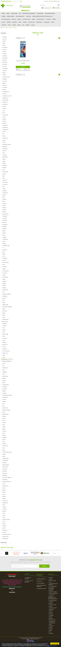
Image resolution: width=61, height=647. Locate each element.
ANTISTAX (5, 39)
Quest (4, 169)
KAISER (4, 140)
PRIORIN (4, 119)
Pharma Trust (5, 445)
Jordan (4, 494)
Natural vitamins (6, 464)
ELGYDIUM (5, 64)
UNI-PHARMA (5, 171)
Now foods (5, 310)
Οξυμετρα (25, 22)
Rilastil (4, 308)
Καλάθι (23, 67)
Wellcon (4, 285)
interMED (4, 199)
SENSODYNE (5, 125)
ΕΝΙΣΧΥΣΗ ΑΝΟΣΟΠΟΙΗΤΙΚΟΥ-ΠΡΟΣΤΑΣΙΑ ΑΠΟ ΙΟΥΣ (42, 16)
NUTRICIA (4, 203)
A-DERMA (4, 36)
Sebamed (4, 228)
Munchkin (4, 393)
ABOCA (4, 159)
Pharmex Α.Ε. (5, 344)
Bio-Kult (4, 422)
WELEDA (4, 150)
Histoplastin (5, 216)
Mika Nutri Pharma (6, 519)
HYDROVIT (5, 190)
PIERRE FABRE (5, 100)
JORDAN (4, 511)
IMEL (4, 403)
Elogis (4, 456)
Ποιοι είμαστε (51, 1)
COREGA (4, 51)
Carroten (3, 22)
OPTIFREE (5, 85)
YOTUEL (4, 117)
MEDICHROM (5, 376)
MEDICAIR (5, 359)
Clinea (4, 433)
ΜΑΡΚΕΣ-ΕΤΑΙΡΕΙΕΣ (10, 16)
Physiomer (5, 180)
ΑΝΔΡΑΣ (8, 13)
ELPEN (4, 346)
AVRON (4, 329)
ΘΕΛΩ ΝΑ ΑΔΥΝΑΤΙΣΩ (20, 16)
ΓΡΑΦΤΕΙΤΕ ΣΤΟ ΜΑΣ (30, 560)
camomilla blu (5, 460)
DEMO (4, 188)
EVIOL (4, 178)
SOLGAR (4, 106)
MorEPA (4, 391)
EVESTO (4, 492)
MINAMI (4, 401)
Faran (4, 441)
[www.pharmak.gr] (7, 8)
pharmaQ (4, 222)
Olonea (4, 439)
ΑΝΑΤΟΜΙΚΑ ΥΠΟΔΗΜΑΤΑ (50, 13)
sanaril (4, 523)
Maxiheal (14, 25)
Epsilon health (5, 304)
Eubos (4, 355)
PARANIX (4, 93)
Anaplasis (4, 287)
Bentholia (4, 462)
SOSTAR (4, 173)
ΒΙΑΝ (4, 197)
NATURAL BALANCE (7, 534)
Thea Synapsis (5, 277)
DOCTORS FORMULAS (7, 477)
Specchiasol (5, 530)
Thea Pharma (5, 466)
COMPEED (5, 55)
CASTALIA (4, 49)
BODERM (4, 226)
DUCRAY (4, 121)
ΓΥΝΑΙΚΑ (3, 13)
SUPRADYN (5, 146)
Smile (4, 332)
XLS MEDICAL (5, 114)
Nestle (4, 450)
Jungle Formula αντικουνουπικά (4, 320)
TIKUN (4, 517)
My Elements (5, 239)
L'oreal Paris (5, 184)
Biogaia (4, 268)
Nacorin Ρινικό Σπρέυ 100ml (23, 60)
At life (4, 504)
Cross (4, 447)
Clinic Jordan (5, 500)
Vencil (4, 300)
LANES (4, 142)
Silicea (4, 420)
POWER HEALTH (6, 91)
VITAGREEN (5, 258)
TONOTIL (4, 108)
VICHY (4, 112)
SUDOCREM (5, 104)
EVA (3, 133)
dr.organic (4, 237)
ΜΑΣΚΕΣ (54, 19)
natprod (4, 435)
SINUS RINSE (5, 192)
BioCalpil (4, 123)
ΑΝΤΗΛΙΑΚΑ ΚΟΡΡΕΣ (7, 481)
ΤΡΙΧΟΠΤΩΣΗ (28, 16)
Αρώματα (19, 19)
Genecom (4, 207)
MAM (4, 201)
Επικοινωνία (58, 1)
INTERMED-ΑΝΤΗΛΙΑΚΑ (7, 395)
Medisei (4, 163)
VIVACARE (27, 25)
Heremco (4, 260)
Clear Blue (5, 266)
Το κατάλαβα (54, 643)
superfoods (5, 249)
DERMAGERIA (5, 538)
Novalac (4, 195)
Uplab (4, 302)
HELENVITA (5, 220)
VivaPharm (5, 388)
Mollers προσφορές (6, 410)
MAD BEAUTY (5, 397)
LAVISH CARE (5, 407)
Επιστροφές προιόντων (41, 588)
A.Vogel (4, 161)
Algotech (4, 378)
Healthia (4, 498)
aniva (23, 25)
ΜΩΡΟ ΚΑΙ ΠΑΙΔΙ (14, 13)
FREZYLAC (5, 218)
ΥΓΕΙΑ (20, 13)
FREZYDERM (5, 68)
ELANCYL (4, 131)
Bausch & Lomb (31, 22)
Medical (4, 454)
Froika (4, 235)
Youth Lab (5, 509)
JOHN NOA (5, 348)
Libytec (52, 22)
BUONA (4, 490)
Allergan (4, 283)
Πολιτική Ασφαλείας (41, 578)
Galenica (33, 19)
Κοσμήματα (14, 22)
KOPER (4, 528)
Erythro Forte (5, 353)
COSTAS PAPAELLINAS (7, 452)
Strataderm (4, 25)
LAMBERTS (5, 79)
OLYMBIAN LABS (6, 245)
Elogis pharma (5, 502)
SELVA (4, 340)
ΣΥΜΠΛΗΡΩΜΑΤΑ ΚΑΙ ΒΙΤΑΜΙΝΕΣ (28, 13)
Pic (3, 247)
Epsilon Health (5, 334)
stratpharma (5, 479)
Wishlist (19, 69)
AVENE (4, 43)
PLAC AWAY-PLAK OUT (7, 95)
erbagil (4, 426)
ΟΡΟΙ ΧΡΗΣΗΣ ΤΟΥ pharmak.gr (29, 581)
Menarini (4, 209)
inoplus (4, 313)
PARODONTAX (5, 129)
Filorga (4, 254)
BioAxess (4, 443)
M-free (4, 336)
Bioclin (4, 488)
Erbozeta (4, 431)
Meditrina (4, 342)
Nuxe (4, 251)
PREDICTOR (5, 102)
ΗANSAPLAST (5, 367)
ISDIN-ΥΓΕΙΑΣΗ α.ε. (6, 351)
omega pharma (47, 22)
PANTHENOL (5, 138)
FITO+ (4, 374)
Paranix (4, 136)
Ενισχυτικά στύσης (26, 19)
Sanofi (4, 317)
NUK (3, 365)
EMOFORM (5, 62)
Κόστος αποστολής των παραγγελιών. (41, 586)
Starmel (9, 25)
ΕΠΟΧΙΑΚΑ (4, 16)
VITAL (4, 186)
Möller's (4, 83)
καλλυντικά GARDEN (7, 294)
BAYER (4, 45)
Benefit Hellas (5, 289)
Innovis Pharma (6, 262)
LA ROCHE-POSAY (6, 77)
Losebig (4, 507)
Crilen (4, 264)
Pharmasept (5, 148)
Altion (4, 424)
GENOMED (5, 372)
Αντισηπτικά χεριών (6, 19)
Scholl (4, 363)
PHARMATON (5, 98)
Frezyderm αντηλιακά (7, 361)
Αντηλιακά (13, 19)
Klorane (4, 72)
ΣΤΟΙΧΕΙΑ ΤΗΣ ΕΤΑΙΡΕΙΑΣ (28, 578)
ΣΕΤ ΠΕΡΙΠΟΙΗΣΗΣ (40, 13)
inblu (3, 405)
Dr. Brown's (5, 338)
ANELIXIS (4, 525)
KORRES (4, 74)
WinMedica (5, 323)
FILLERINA (5, 155)
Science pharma (6, 270)
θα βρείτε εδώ (53, 645)
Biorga (4, 279)
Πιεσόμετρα (48, 19)
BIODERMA (5, 47)
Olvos (4, 292)
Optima (4, 230)
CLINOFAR (5, 53)
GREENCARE (5, 157)
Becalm (20, 22)
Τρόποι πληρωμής (40, 583)
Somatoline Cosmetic (7, 144)
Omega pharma (39, 22)
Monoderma (5, 224)
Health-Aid (5, 70)
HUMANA (4, 437)
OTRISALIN (5, 87)
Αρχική (46, 1)
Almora (4, 275)
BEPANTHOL (5, 58)
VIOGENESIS (5, 296)
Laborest (4, 532)
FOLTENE (4, 66)
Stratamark (5, 473)
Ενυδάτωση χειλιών (41, 19)
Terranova (5, 325)
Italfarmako (5, 469)
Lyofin (4, 521)
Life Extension (5, 485)
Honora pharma (6, 384)
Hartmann (4, 281)
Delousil (4, 298)
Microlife (4, 211)
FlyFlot (4, 315)
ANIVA (4, 513)
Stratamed (5, 471)
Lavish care (5, 273)
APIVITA (4, 41)
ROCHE (4, 418)
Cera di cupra (5, 182)
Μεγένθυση (27, 69)
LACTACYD (5, 81)
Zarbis (4, 412)
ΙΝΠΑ (4, 152)
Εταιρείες (33, 25)
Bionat (4, 241)
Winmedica (5, 165)
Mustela (4, 232)
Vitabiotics (5, 167)
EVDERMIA (5, 475)
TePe (4, 110)
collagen (4, 243)
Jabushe (4, 205)
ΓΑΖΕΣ (4, 515)
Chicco (4, 256)
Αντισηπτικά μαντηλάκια (7, 306)
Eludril (4, 382)
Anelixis (19, 25)
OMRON (4, 89)
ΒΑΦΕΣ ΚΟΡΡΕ (5, 414)
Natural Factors (6, 536)
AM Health (5, 386)
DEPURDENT (5, 127)
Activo (4, 483)
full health (9, 22)
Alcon (4, 176)
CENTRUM (5, 60)
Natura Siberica (6, 214)
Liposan (4, 380)
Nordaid (4, 416)
